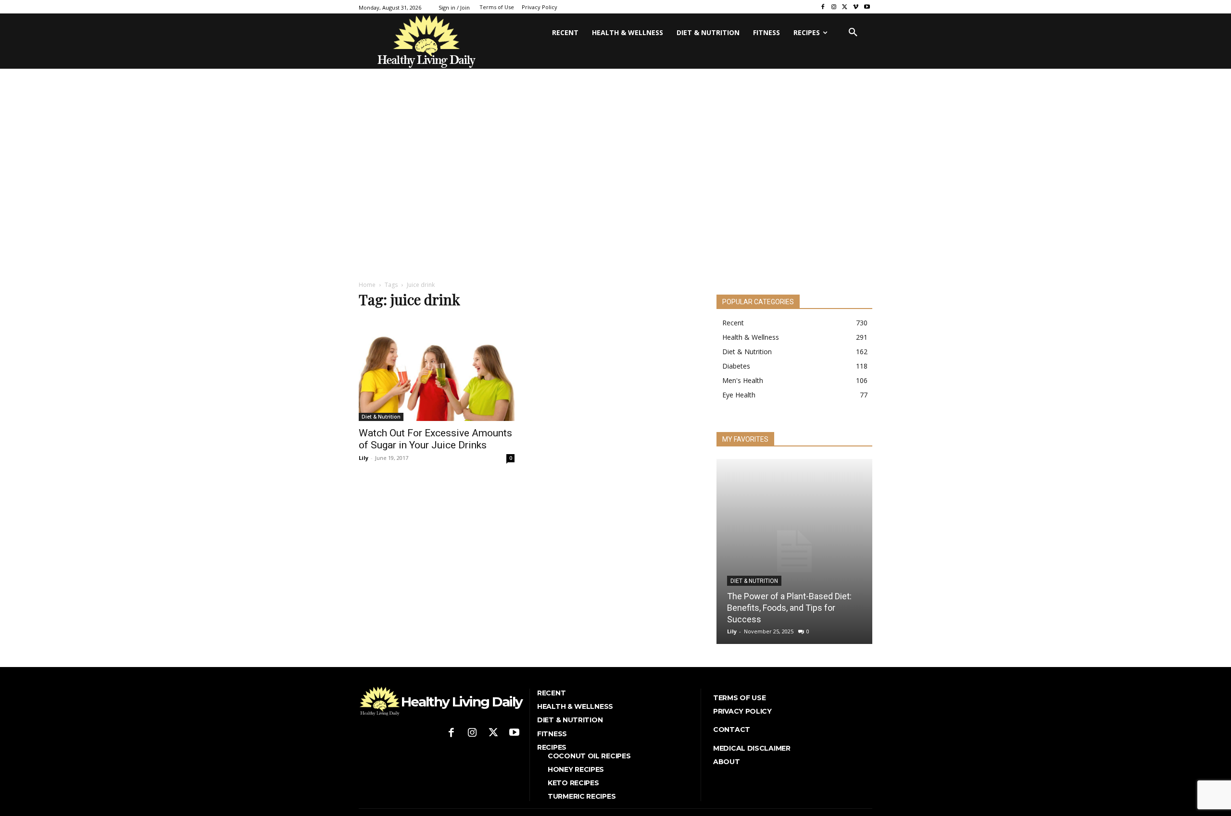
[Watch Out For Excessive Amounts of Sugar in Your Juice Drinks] (437, 369)
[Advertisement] (615, 198)
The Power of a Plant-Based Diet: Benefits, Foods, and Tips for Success (789, 607)
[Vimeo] (855, 6)
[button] (853, 32)
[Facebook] (823, 6)
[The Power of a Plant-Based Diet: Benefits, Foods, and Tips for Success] (794, 551)
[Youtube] (866, 6)
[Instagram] (834, 6)
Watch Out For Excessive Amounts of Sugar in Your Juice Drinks (435, 439)
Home (367, 285)
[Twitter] (845, 6)
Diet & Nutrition (381, 416)
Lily (363, 457)
